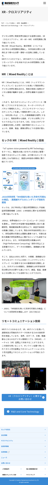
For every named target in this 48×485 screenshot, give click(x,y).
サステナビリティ (7, 441)
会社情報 (4, 435)
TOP (2, 23)
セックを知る (10, 23)
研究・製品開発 (22, 23)
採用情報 (4, 452)
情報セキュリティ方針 (9, 475)
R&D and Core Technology (9, 25)
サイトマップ (30, 475)
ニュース (4, 457)
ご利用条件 (5, 469)
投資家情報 (5, 446)
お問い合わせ (5, 463)
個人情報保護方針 (32, 469)
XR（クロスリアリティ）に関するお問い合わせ (25, 397)
